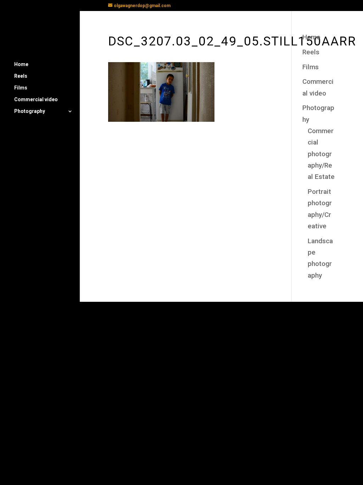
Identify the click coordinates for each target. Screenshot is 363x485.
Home (21, 64)
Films (20, 88)
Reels (20, 76)
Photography (29, 111)
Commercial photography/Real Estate (321, 154)
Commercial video (36, 99)
